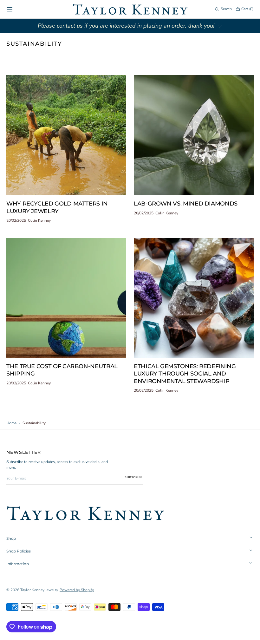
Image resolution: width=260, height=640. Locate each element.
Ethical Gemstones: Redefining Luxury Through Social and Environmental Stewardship (185, 374)
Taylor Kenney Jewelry (39, 589)
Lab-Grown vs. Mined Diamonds (185, 203)
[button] (9, 9)
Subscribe (134, 477)
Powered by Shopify (77, 589)
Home (11, 423)
